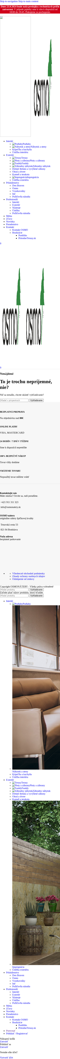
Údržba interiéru (20, 152)
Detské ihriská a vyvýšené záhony (28, 169)
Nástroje (16, 207)
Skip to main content (28, 1)
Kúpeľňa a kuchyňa (22, 149)
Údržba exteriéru (20, 180)
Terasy (24, 157)
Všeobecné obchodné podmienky (28, 573)
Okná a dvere (18, 171)
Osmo (15, 188)
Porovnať (10, 1030)
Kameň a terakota (20, 174)
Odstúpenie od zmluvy (23, 579)
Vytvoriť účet (6, 1057)
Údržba (16, 210)
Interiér (15, 202)
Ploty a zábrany (37, 160)
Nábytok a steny (38, 146)
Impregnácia (33, 177)
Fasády (25, 163)
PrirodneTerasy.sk (27, 238)
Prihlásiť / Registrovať (17, 1033)
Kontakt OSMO (20, 230)
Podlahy (27, 144)
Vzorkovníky (18, 191)
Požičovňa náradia (21, 196)
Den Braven (18, 185)
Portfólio (22, 235)
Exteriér (16, 205)
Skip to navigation (9, 1)
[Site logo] (15, 136)
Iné (13, 194)
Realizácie (17, 232)
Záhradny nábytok (41, 166)
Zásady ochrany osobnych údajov (28, 576)
